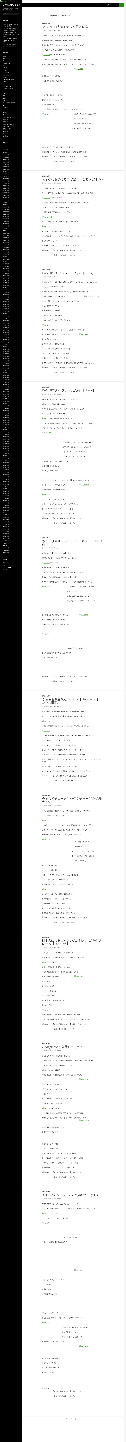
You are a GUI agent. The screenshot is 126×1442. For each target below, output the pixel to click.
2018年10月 (6, 290)
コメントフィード (7, 567)
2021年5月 (6, 216)
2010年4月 (6, 531)
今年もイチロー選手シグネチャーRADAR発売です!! (72, 800)
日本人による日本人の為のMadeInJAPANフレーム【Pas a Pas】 (71, 942)
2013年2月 (6, 451)
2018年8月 (6, 294)
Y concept (5, 114)
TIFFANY (5, 107)
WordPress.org (7, 570)
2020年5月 (6, 245)
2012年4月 (6, 474)
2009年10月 (6, 545)
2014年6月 (6, 413)
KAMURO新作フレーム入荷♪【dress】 (68, 273)
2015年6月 (6, 384)
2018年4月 (6, 304)
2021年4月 (6, 219)
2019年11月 (6, 259)
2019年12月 (6, 256)
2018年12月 (6, 285)
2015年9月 (6, 377)
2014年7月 (6, 410)
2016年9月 (6, 349)
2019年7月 (6, 268)
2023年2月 (6, 167)
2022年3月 (6, 193)
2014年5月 (6, 415)
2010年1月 (6, 538)
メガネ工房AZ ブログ (11, 5)
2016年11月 (6, 344)
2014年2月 (6, 422)
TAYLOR (5, 100)
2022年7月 (6, 183)
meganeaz (58, 30)
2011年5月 (6, 500)
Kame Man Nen (7, 75)
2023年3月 (6, 164)
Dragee (5, 61)
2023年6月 (6, 157)
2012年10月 (6, 460)
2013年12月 (6, 427)
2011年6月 (6, 498)
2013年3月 (6, 448)
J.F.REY (5, 70)
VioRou (5, 112)
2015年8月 (6, 380)
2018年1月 (6, 311)
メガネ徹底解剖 (7, 117)
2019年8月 (6, 266)
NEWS (4, 91)
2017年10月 (6, 318)
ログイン (5, 563)
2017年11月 (6, 316)
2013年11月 (6, 429)
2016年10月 (6, 346)
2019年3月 (6, 278)
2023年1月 (6, 169)
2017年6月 (6, 328)
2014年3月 (6, 420)
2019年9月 (6, 264)
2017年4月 (6, 332)
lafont (4, 84)
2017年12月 (6, 313)
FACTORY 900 (6, 63)
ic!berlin (5, 68)
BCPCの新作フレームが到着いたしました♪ (72, 1195)
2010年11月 (6, 515)
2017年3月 (6, 335)
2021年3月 (6, 221)
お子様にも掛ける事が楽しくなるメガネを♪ (72, 179)
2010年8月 (6, 522)
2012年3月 (6, 477)
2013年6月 (6, 441)
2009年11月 (6, 543)
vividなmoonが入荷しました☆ (62, 1047)
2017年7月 (6, 325)
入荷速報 (5, 119)
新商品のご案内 (46, 23)
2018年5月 (6, 301)
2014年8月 (6, 408)
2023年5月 (6, 159)
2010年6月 (6, 526)
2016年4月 (6, 361)
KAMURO (5, 77)
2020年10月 (6, 233)
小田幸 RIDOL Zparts (8, 124)
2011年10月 (6, 489)
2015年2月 (6, 394)
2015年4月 (6, 389)
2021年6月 (6, 214)
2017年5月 (6, 330)
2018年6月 (6, 299)
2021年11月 (6, 202)
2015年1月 (6, 396)
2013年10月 (6, 432)
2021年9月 (6, 207)
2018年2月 (6, 309)
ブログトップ (99, 5)
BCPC (4, 56)
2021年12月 (6, 200)
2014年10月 (6, 403)
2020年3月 (6, 249)
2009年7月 (6, 552)
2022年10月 (6, 176)
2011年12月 (6, 484)
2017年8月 (6, 323)
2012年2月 (6, 479)
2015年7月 (6, 382)
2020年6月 (6, 242)
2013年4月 (6, 446)
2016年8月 (6, 351)
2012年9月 (6, 462)
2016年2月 (6, 365)
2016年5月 (6, 358)
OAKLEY (5, 93)
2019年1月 (6, 283)
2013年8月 (6, 436)
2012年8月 (6, 465)
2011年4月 (6, 503)
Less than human (7, 86)
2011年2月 (6, 507)
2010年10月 (6, 517)
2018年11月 (6, 287)
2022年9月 (6, 178)
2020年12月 (6, 228)
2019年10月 (6, 261)
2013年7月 (6, 439)
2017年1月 (6, 339)
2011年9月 (6, 491)
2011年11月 (6, 486)
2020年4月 (6, 247)
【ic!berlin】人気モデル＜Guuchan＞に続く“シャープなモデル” (11, 34)
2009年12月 (6, 541)
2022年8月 (6, 181)
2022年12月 (6, 171)
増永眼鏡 (5, 122)
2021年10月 (6, 204)
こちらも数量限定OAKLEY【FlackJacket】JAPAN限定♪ (71, 700)
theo (4, 105)
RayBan (5, 98)
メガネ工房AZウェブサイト (111, 5)
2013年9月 (6, 434)
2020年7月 (6, 240)
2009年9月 (6, 548)
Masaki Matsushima (8, 88)
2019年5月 (6, 273)
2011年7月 (6, 496)
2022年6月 (6, 185)
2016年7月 (6, 354)
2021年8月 (6, 209)
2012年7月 (6, 467)
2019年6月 (6, 271)
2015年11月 (6, 372)
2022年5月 (6, 188)
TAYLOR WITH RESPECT (9, 103)
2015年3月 (6, 391)
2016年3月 (6, 363)
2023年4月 (6, 162)
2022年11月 (6, 174)
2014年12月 (6, 399)
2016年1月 (6, 368)
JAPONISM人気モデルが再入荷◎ (65, 27)
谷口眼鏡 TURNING (8, 136)
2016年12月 (6, 342)
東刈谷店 (5, 131)
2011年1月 (6, 510)
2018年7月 (6, 297)
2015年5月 (6, 387)
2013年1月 (6, 453)
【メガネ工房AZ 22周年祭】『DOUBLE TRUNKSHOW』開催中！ (10, 40)
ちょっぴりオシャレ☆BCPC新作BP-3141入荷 (72, 542)
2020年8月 (6, 238)
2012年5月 (6, 472)
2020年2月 (6, 252)
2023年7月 (6, 155)
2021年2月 (6, 223)
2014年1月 (6, 425)
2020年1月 (6, 254)
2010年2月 (6, 536)
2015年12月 (6, 370)
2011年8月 (6, 493)
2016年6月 (6, 356)
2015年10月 (6, 375)
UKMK (4, 110)
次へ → (77, 1419)
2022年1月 (6, 197)
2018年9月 (6, 292)
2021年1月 (6, 226)
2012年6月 (6, 470)
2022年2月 (6, 195)
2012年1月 (6, 481)
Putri (4, 95)
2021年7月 (6, 211)
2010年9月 (6, 519)
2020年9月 (6, 235)
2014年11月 (6, 401)
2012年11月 (6, 458)
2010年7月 (6, 524)
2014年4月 (6, 417)
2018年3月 (6, 306)
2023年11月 (6, 152)
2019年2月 (6, 280)
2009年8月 (6, 550)
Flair (4, 65)
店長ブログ (45, 537)
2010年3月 (6, 533)
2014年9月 (6, 406)
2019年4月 (6, 275)
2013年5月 (6, 444)
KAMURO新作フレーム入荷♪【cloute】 (69, 390)
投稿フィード (6, 565)
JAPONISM (6, 72)
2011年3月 (6, 505)
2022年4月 (6, 190)
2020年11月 (6, 230)
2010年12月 (6, 512)
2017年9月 (6, 320)
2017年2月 (6, 337)
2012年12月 (6, 455)
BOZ (4, 58)
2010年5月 (6, 529)
